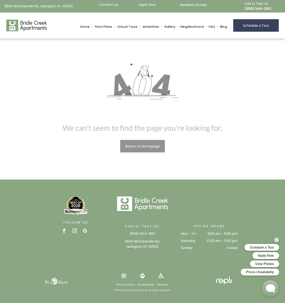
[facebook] (64, 231)
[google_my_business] (85, 231)
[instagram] (74, 231)
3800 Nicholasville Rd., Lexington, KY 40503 (38, 6)
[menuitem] (85, 26)
